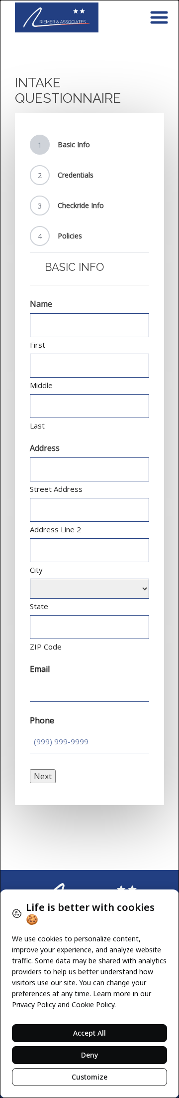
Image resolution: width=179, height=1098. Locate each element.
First (37, 345)
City (36, 570)
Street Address (56, 489)
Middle (41, 385)
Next (43, 776)
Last (37, 426)
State (39, 606)
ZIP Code (46, 647)
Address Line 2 (55, 529)
